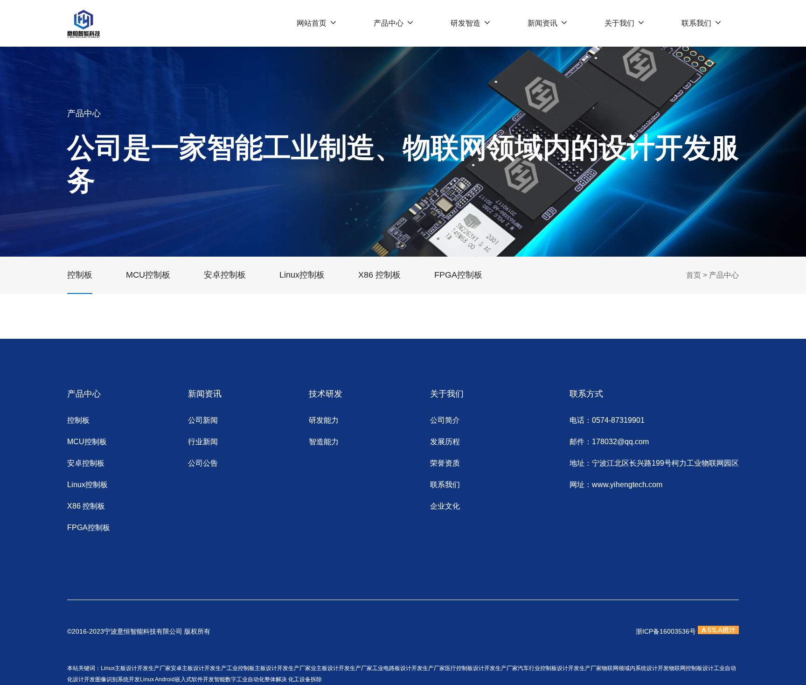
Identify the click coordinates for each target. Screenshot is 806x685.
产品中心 (388, 23)
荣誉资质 (445, 463)
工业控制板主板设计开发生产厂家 (269, 668)
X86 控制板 (379, 275)
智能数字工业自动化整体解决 (250, 679)
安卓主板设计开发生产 (199, 668)
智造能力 (324, 442)
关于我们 (619, 23)
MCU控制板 (148, 275)
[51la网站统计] (718, 631)
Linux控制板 (302, 275)
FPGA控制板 (458, 275)
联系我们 (696, 23)
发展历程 (445, 442)
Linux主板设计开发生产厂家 (136, 668)
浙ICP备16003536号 (666, 631)
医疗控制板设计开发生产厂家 (481, 668)
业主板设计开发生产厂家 (341, 668)
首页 (693, 275)
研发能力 (324, 420)
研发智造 (465, 23)
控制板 (79, 275)
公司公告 (203, 463)
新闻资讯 (542, 23)
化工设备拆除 (305, 679)
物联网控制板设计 (691, 668)
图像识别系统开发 (117, 679)
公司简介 (445, 420)
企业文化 (445, 506)
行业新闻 (203, 442)
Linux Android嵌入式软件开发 (177, 679)
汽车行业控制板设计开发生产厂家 (560, 668)
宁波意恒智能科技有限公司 (144, 631)
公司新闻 (203, 420)
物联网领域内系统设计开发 (635, 668)
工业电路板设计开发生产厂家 (408, 668)
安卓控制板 (225, 275)
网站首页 (312, 23)
